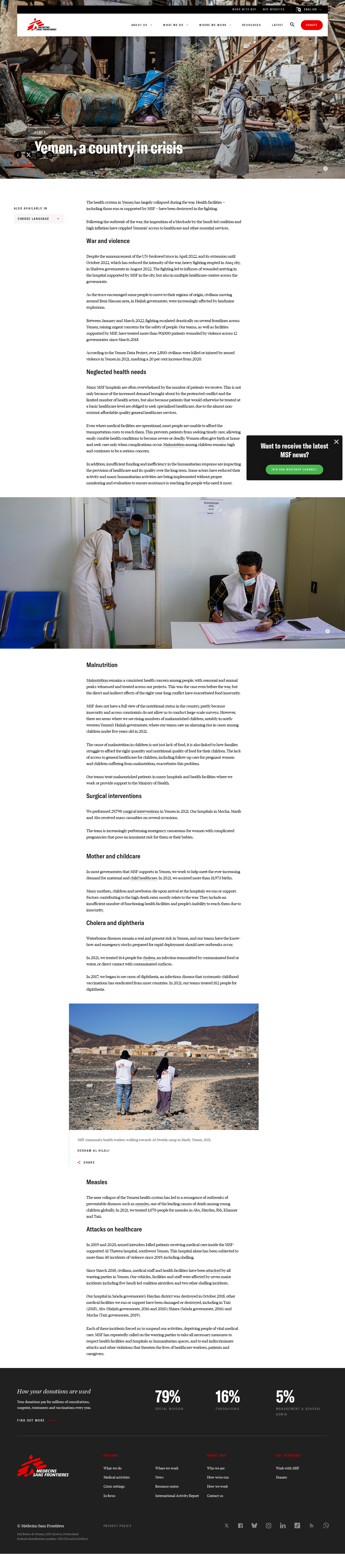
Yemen (128, 202)
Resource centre (167, 1486)
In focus (109, 1495)
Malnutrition (174, 444)
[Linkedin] (283, 1525)
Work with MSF (287, 1467)
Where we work (166, 1467)
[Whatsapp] (326, 1525)
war (191, 202)
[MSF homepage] (42, 25)
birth (221, 438)
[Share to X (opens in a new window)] (28, 155)
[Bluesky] (254, 1525)
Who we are (216, 1467)
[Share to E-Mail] (39, 155)
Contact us (215, 1495)
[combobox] (39, 219)
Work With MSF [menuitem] (244, 9)
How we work (217, 1486)
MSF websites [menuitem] (274, 9)
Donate (311, 25)
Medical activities (117, 1477)
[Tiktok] (297, 1525)
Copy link (26, 164)
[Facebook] (240, 1526)
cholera (149, 957)
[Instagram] (268, 1525)
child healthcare (143, 878)
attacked (213, 1270)
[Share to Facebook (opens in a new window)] (18, 155)
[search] (292, 25)
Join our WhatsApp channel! (294, 469)
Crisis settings (114, 1486)
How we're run (218, 1477)
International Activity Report (177, 1495)
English (310, 9)
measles (142, 1203)
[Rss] (311, 1525)
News (159, 1477)
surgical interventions (141, 811)
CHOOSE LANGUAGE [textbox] (34, 219)
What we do (112, 1467)
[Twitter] (226, 1525)
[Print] (50, 155)
